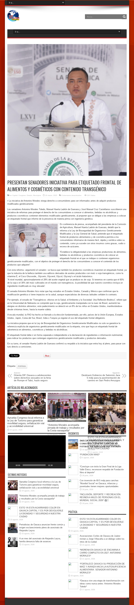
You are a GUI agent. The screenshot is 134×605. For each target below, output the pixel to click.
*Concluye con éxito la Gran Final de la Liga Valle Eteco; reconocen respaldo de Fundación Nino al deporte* (102, 469)
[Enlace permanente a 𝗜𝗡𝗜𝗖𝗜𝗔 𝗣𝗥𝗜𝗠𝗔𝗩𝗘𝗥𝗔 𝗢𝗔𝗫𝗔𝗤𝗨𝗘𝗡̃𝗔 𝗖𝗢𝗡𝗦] (73, 448)
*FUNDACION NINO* (90, 454)
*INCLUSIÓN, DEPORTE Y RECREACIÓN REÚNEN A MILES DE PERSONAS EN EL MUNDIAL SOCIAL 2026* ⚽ (100, 497)
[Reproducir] (12, 465)
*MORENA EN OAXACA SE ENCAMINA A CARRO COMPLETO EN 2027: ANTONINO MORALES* (100, 553)
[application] (37, 451)
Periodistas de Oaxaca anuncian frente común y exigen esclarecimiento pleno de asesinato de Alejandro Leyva (42, 527)
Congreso (22, 195)
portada (22, 366)
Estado (29, 195)
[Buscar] (124, 16)
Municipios (37, 195)
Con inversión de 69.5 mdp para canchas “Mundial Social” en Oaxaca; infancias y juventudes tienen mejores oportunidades (99, 483)
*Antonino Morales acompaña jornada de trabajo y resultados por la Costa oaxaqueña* (66, 428)
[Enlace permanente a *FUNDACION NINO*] (73, 462)
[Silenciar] (56, 465)
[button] (36, 451)
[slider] (34, 465)
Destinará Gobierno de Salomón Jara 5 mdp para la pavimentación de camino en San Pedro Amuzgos (101, 377)
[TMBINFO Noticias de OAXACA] (13, 19)
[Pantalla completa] (61, 465)
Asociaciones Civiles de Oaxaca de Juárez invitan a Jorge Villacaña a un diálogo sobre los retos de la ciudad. (102, 539)
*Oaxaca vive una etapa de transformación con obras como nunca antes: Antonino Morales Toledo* (102, 583)
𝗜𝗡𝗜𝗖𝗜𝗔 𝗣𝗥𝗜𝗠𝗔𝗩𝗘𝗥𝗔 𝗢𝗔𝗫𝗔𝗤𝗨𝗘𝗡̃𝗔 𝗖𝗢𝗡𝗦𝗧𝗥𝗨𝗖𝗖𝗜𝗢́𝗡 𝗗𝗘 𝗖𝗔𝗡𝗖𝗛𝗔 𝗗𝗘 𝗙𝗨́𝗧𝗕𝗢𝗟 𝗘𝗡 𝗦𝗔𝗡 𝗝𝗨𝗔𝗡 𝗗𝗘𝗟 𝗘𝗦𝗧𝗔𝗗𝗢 (100, 443)
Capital (14, 195)
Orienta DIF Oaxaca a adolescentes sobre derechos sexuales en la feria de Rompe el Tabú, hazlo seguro (32, 377)
